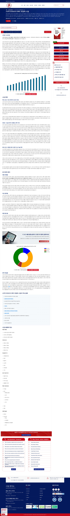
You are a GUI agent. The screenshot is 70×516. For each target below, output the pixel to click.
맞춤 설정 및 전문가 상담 (44, 241)
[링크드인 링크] (59, 490)
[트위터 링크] (56, 490)
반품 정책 (41, 495)
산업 (24, 5)
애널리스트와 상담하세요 (39, 469)
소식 (27, 499)
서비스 (28, 5)
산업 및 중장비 (10, 9)
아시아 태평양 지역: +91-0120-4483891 (17, 480)
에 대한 (39, 5)
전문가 (41, 497)
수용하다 (3, 514)
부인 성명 (41, 493)
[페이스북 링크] (53, 490)
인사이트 (35, 5)
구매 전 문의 (61, 59)
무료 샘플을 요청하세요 (31, 93)
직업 (40, 499)
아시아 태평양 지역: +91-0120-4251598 (61, 89)
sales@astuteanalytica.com (61, 95)
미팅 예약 (61, 47)
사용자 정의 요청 (61, 56)
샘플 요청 (13, 469)
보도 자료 (31, 5)
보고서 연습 (61, 53)
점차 (9, 286)
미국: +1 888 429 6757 (61, 87)
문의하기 (43, 5)
